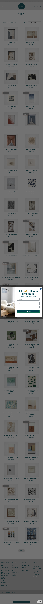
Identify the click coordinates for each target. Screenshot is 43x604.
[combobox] (19, 307)
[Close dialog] (41, 289)
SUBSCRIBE (28, 311)
